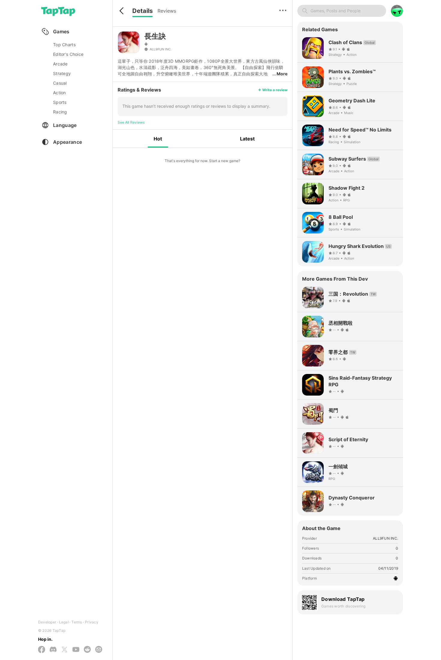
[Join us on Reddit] (87, 650)
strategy (62, 73)
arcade (60, 63)
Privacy (91, 622)
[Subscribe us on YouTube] (76, 650)
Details (142, 10)
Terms (76, 622)
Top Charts (64, 44)
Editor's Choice (68, 54)
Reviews (167, 11)
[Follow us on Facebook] (41, 650)
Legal (64, 622)
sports (60, 102)
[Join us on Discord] (53, 650)
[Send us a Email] (98, 650)
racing (60, 111)
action (59, 92)
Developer (47, 622)
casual (60, 83)
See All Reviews (131, 122)
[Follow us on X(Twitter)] (64, 650)
